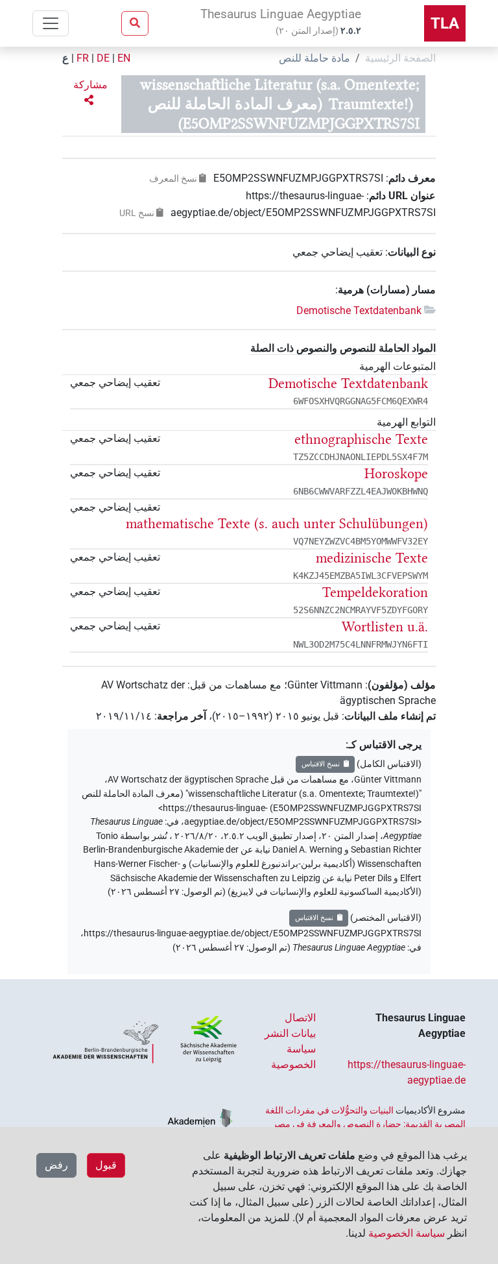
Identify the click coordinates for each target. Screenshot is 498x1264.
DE (103, 58)
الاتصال (300, 1018)
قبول (106, 1165)
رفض (56, 1165)
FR (83, 58)
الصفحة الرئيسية (400, 58)
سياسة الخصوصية (406, 1233)
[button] (89, 93)
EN (123, 58)
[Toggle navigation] (50, 23)
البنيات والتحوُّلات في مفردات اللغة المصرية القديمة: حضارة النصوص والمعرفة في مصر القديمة (365, 1123)
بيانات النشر (290, 1033)
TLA (445, 23)
